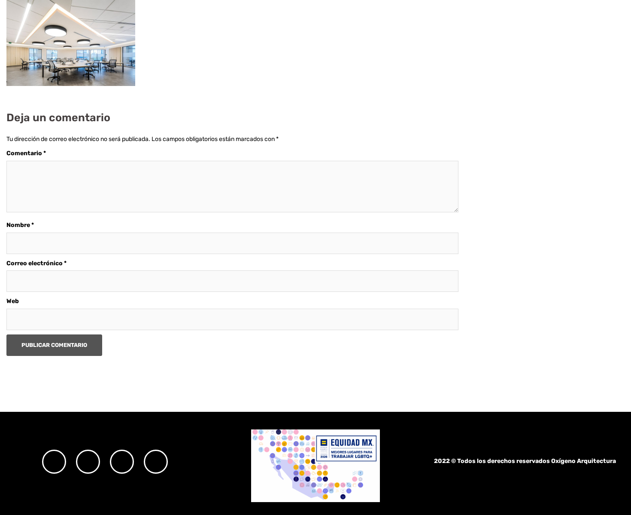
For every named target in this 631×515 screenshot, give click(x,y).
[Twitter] (122, 462)
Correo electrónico (36, 263)
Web (12, 301)
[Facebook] (88, 462)
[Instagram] (54, 462)
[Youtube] (156, 462)
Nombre (20, 225)
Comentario (26, 153)
